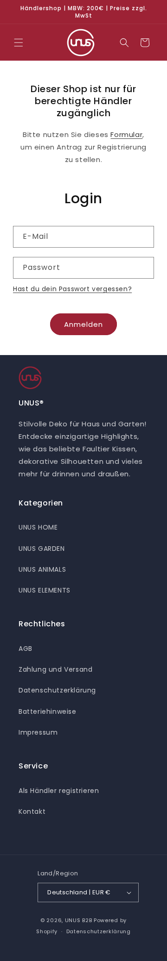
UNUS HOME (38, 527)
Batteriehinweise (48, 711)
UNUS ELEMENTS (45, 590)
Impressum (38, 732)
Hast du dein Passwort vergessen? (72, 288)
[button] (18, 42)
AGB (25, 648)
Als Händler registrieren (59, 790)
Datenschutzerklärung (57, 690)
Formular (126, 134)
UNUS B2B (78, 920)
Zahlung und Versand (55, 669)
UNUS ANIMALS (42, 569)
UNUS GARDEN (42, 548)
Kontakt (32, 811)
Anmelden (83, 324)
